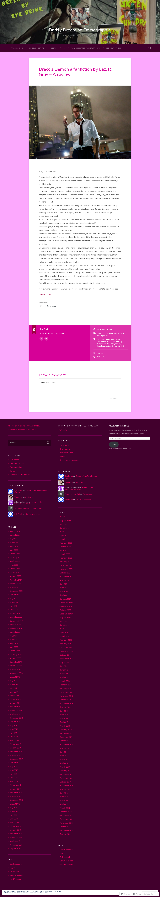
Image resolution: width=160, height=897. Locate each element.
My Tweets (62, 430)
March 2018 (14, 740)
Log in (12, 868)
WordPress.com (16, 879)
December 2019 (16, 662)
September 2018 (16, 718)
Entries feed (14, 872)
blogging (100, 333)
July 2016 (13, 807)
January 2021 (15, 613)
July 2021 (13, 598)
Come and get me (36, 48)
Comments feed (16, 875)
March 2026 (15, 531)
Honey (12, 471)
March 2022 (15, 569)
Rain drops (37, 508)
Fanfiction (111, 342)
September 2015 (16, 845)
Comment (113, 398)
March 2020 (15, 651)
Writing (121, 346)
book (106, 333)
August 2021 (15, 595)
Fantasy (119, 342)
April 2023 (14, 550)
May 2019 (13, 688)
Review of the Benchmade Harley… (30, 492)
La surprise (14, 460)
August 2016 (15, 804)
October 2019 (15, 669)
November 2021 (16, 584)
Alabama (29, 497)
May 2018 (13, 733)
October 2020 (15, 625)
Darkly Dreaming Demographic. (80, 30)
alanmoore (101, 339)
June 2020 (14, 639)
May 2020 (14, 643)
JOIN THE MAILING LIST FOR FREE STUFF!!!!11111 (81, 48)
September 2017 (16, 759)
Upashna (18, 497)
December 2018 (16, 707)
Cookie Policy (44, 893)
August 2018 (15, 722)
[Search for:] (29, 443)
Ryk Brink (18, 491)
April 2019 (14, 692)
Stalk (113, 444)
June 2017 (14, 770)
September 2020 (16, 628)
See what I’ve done (114, 48)
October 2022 (15, 561)
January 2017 (15, 789)
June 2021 (14, 602)
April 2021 (14, 610)
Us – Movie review (32, 514)
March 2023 (15, 554)
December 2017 (16, 751)
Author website (46, 339)
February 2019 (15, 699)
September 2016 (16, 800)
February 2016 (15, 826)
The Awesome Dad (21, 508)
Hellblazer (110, 344)
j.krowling (100, 346)
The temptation (16, 467)
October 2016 (15, 796)
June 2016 (14, 811)
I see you (54, 48)
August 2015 (15, 848)
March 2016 (14, 822)
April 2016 (14, 819)
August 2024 (15, 535)
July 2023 (14, 539)
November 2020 (16, 621)
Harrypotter (101, 344)
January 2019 (15, 703)
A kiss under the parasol (20, 475)
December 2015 (16, 834)
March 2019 (14, 696)
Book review (114, 333)
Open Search (150, 48)
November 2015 (16, 837)
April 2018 (14, 737)
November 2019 (16, 666)
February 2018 (15, 744)
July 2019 (13, 681)
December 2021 (16, 580)
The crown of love (17, 463)
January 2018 (15, 748)
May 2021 (13, 606)
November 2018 (16, 710)
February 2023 (16, 557)
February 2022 (15, 572)
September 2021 (16, 591)
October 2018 (15, 714)
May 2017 (13, 774)
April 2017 (14, 778)
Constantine (101, 342)
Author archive (41, 339)
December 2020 (16, 617)
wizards (114, 346)
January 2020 (15, 658)
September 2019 (16, 673)
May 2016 (13, 815)
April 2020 (14, 647)
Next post (100, 357)
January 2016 (15, 830)
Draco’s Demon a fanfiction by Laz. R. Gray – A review (75, 72)
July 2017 (13, 766)
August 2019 (15, 677)
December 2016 (16, 793)
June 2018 (14, 729)
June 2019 (14, 684)
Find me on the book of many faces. (24, 426)
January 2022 (15, 576)
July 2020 (14, 636)
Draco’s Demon (45, 294)
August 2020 (15, 632)
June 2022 (14, 565)
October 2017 (15, 755)
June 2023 (14, 542)
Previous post (102, 353)
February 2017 (15, 785)
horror (117, 344)
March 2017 (14, 781)
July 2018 (13, 725)
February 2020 (16, 654)
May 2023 (14, 546)
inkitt (122, 333)
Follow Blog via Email (119, 426)
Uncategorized (102, 336)
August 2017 (15, 763)
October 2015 (15, 841)
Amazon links (17, 48)
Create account (16, 864)
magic (107, 346)
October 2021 (15, 587)
